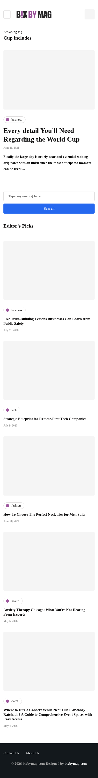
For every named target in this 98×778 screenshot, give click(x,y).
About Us (32, 753)
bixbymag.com (76, 763)
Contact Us (11, 753)
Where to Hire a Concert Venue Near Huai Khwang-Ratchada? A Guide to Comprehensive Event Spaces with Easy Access (47, 714)
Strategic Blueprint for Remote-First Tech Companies (44, 419)
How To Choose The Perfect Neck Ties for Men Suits (44, 514)
